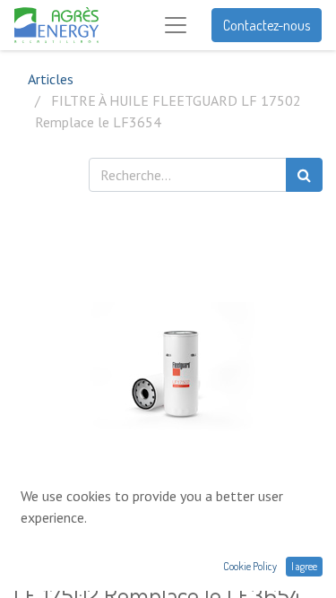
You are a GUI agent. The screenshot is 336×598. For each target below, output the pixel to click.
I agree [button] (304, 566)
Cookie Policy (250, 566)
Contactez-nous (266, 25)
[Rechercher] (304, 175)
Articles (50, 79)
